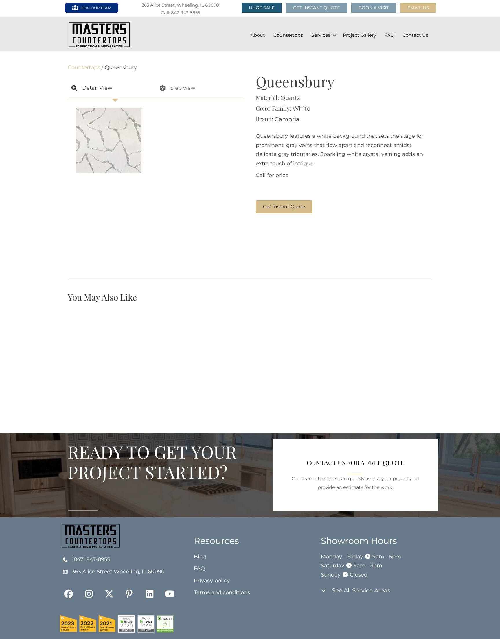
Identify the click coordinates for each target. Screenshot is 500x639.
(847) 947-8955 (91, 559)
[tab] (112, 88)
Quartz (290, 97)
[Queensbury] (277, 246)
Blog (200, 556)
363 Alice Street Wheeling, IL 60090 (118, 571)
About (258, 35)
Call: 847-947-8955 (180, 12)
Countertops (288, 35)
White (301, 108)
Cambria (287, 119)
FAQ (389, 35)
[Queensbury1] (321, 246)
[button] (418, 8)
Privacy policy (212, 580)
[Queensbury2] (364, 246)
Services (320, 35)
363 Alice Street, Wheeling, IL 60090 (180, 5)
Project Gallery (359, 35)
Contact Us (415, 35)
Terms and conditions (222, 592)
